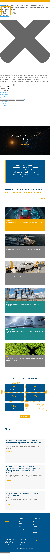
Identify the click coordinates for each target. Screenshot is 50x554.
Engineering (8, 541)
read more (9, 451)
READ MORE (25, 144)
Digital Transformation (10, 539)
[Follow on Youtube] (36, 540)
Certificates (22, 528)
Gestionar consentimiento (5, 553)
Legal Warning (3, 105)
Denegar (6, 99)
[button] (25, 38)
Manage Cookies (4, 101)
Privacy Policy (22, 539)
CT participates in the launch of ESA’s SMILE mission (22, 494)
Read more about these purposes (8, 98)
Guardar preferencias (20, 99)
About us (21, 521)
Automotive (36, 525)
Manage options (4, 92)
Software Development (10, 542)
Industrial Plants (37, 531)
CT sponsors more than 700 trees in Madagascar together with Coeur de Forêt (24, 442)
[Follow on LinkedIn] (33, 540)
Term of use (22, 541)
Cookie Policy (22, 542)
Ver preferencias (12, 99)
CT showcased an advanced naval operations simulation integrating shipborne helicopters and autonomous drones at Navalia (24, 470)
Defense (35, 529)
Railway (35, 526)
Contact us (22, 529)
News (20, 525)
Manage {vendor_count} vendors (8, 96)
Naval (34, 528)
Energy (35, 532)
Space (34, 523)
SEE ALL (43, 198)
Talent (20, 526)
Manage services (4, 94)
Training (7, 544)
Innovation (21, 523)
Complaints (22, 545)
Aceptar (1, 99)
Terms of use (3, 103)
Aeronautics (36, 521)
